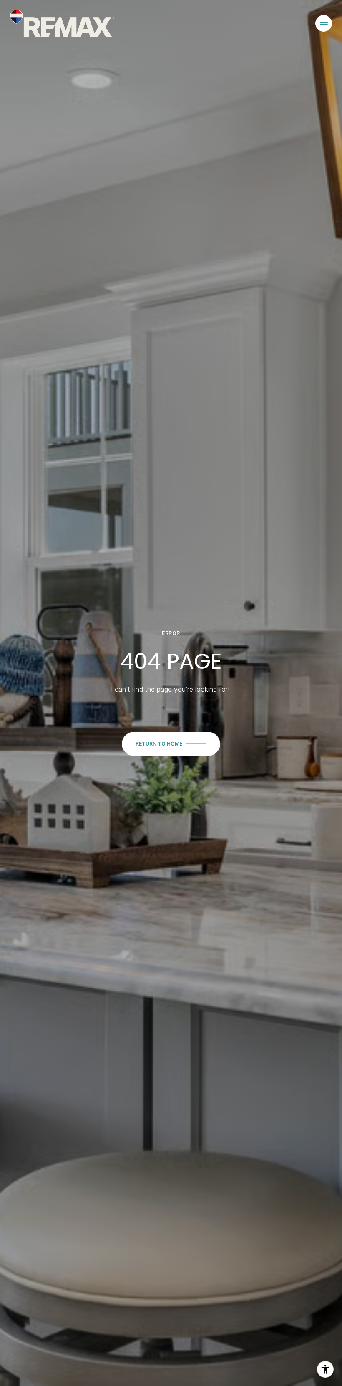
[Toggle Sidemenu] (323, 23)
